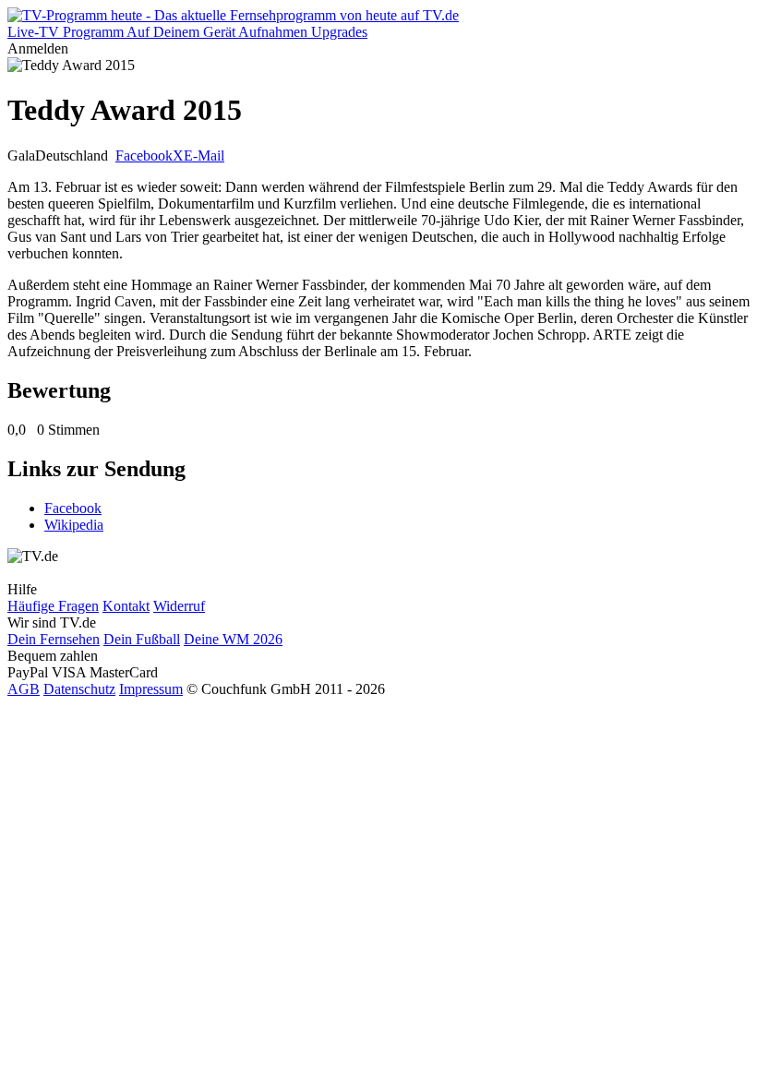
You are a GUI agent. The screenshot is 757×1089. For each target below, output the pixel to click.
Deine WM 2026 (233, 639)
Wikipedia (73, 525)
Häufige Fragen (53, 606)
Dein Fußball (141, 639)
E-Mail (204, 155)
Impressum (151, 689)
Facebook (144, 155)
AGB (23, 689)
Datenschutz (79, 689)
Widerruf (179, 606)
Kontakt (126, 606)
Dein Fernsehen (53, 639)
